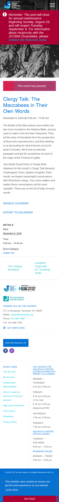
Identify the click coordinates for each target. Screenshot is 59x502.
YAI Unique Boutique (15, 268)
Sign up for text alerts (13, 405)
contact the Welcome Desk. (28, 40)
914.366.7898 (18, 318)
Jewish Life (8, 252)
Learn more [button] (12, 489)
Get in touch (9, 411)
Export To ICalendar (18, 212)
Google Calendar (15, 203)
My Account (9, 377)
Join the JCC (9, 371)
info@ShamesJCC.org (22, 314)
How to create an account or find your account (13, 396)
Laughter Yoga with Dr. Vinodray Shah (42, 268)
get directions (16, 328)
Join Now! (29, 498)
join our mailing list (16, 343)
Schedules (8, 416)
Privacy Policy (10, 422)
